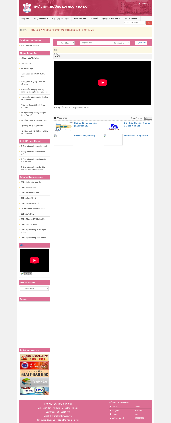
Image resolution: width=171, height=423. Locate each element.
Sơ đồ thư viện (27, 68)
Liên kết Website (130, 18)
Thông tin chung (39, 18)
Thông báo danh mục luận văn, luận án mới (34, 160)
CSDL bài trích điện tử (30, 203)
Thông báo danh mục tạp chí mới (33, 152)
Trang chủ (25, 18)
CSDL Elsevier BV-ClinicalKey (33, 219)
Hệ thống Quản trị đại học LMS (33, 120)
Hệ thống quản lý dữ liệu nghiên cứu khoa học (34, 132)
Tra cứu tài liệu (79, 18)
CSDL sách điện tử (28, 198)
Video (22, 245)
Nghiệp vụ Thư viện (110, 18)
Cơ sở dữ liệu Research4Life (32, 208)
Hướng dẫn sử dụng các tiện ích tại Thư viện (34, 98)
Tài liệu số (94, 18)
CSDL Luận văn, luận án (31, 182)
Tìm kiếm (142, 42)
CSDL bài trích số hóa (30, 192)
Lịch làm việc (26, 63)
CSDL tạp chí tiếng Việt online (33, 237)
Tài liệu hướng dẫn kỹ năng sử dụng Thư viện (33, 113)
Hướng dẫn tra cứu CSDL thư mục (33, 75)
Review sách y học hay (84, 135)
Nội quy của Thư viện (30, 58)
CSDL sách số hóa (28, 187)
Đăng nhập (144, 3)
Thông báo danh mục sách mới (34, 146)
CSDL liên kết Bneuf (29, 224)
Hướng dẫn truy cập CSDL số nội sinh (33, 82)
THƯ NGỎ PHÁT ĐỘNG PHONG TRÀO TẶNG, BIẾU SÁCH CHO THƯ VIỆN (63, 30)
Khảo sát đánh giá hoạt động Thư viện (33, 106)
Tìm (149, 23)
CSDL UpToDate (27, 214)
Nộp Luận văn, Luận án (30, 45)
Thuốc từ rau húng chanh (136, 135)
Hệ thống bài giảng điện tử (32, 125)
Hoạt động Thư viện (60, 18)
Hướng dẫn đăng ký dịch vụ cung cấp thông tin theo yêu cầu (34, 90)
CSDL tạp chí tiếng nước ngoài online (33, 230)
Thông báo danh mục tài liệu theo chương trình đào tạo (33, 168)
